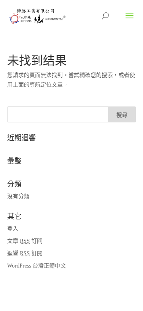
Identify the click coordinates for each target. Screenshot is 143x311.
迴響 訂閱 (25, 253)
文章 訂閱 (25, 241)
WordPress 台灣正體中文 (36, 266)
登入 (12, 229)
